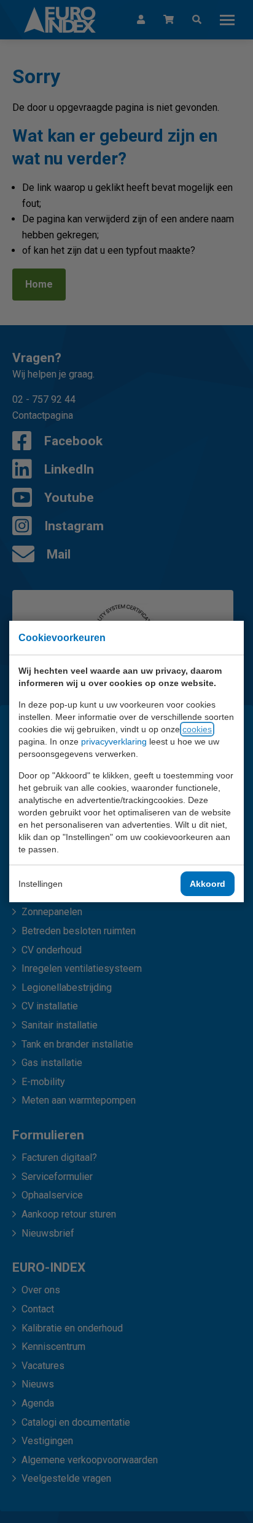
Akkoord (207, 884)
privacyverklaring (114, 741)
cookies (197, 729)
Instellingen (40, 884)
